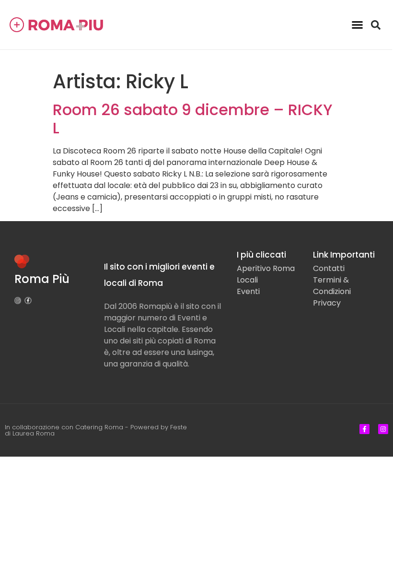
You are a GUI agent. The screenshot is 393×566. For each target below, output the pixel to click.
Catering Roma (99, 427)
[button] (357, 25)
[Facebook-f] (27, 300)
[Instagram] (17, 300)
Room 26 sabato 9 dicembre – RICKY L (193, 119)
